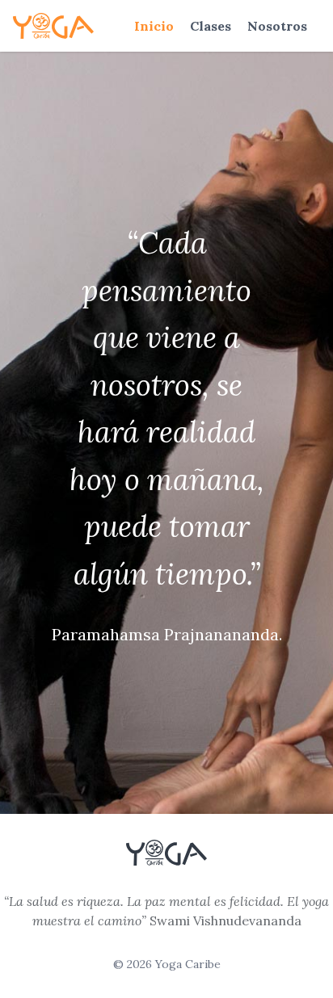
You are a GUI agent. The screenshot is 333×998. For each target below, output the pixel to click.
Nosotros (277, 26)
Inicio (154, 26)
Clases (210, 26)
